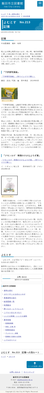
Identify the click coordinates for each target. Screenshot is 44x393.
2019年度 (26, 16)
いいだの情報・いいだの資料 (15, 316)
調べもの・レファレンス (14, 309)
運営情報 (7, 320)
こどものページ (10, 340)
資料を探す (8, 290)
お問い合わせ (15, 372)
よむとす (12, 356)
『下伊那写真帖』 (18, 76)
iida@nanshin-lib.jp (24, 380)
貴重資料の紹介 (10, 298)
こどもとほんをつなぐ (13, 312)
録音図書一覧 (9, 301)
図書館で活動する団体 (13, 336)
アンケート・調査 (11, 333)
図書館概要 (9, 323)
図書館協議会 (10, 330)
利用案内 (7, 305)
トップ (3, 14)
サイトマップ (29, 372)
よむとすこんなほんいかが (10, 16)
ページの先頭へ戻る (35, 366)
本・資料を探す (14, 14)
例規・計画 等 (10, 326)
